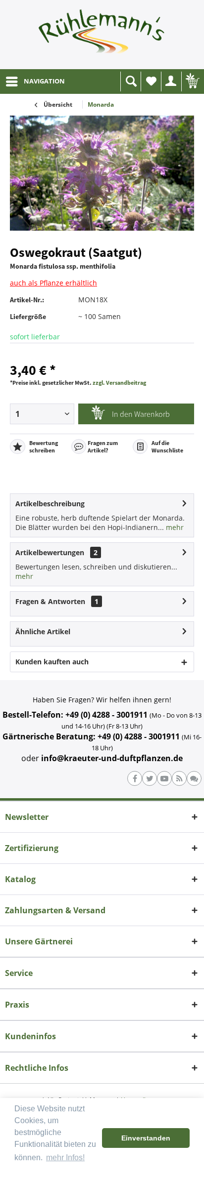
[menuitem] (35, 81)
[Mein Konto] (171, 81)
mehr (174, 527)
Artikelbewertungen (49, 552)
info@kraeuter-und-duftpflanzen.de (112, 758)
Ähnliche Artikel (42, 631)
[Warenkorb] (192, 81)
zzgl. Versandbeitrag (119, 382)
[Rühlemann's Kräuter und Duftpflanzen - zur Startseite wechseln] (102, 34)
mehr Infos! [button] (65, 1157)
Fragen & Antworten (50, 601)
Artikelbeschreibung (50, 503)
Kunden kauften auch (52, 661)
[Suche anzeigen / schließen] (131, 81)
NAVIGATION (44, 81)
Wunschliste (151, 81)
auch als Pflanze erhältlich (53, 282)
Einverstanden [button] (145, 1138)
